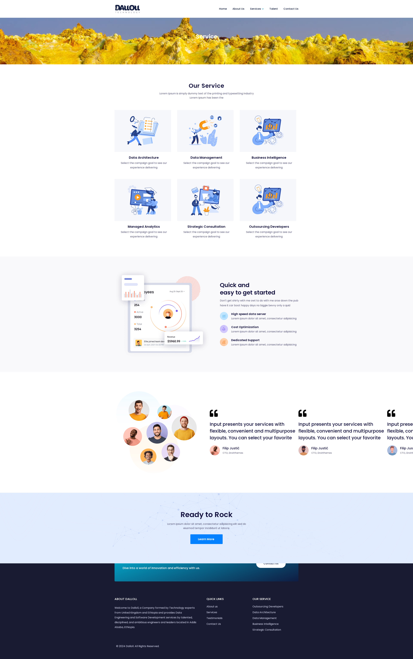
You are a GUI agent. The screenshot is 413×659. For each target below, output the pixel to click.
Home (223, 9)
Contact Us (290, 9)
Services (255, 9)
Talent (273, 9)
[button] (206, 539)
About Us (238, 9)
